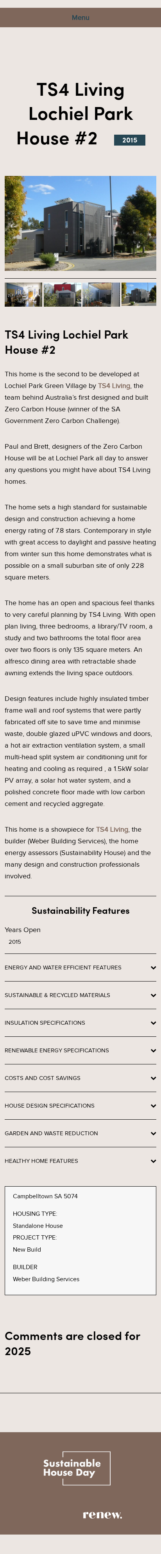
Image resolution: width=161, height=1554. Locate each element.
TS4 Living (114, 386)
